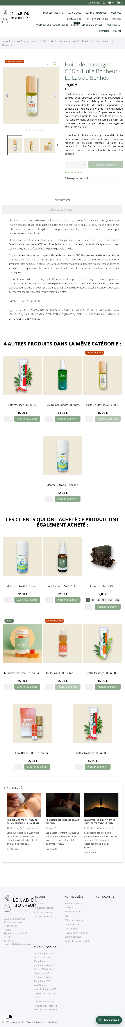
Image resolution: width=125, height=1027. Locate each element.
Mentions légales (73, 911)
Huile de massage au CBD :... (102, 405)
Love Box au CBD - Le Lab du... (32, 753)
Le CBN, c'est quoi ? (43, 916)
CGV (67, 915)
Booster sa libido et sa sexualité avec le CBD (99, 822)
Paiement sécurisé (74, 920)
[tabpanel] (31, 95)
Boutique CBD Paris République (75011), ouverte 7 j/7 (44, 981)
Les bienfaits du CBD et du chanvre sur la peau (23, 822)
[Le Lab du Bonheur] (15, 16)
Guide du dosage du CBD (77, 941)
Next (118, 788)
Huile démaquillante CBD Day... (62, 405)
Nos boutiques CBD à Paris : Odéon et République (44, 957)
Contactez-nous (73, 924)
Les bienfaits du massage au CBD (62, 822)
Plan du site (71, 928)
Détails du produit (62, 209)
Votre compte (105, 896)
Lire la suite (12, 848)
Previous (4, 788)
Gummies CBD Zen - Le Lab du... (22, 673)
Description (62, 200)
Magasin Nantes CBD (44, 1001)
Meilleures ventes (43, 912)
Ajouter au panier (106, 164)
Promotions (39, 903)
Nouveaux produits (43, 907)
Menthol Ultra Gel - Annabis (62, 485)
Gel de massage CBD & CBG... (22, 405)
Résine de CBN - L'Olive (102, 586)
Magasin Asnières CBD (45, 989)
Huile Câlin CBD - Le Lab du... (62, 673)
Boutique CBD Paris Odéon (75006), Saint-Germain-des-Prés (44, 969)
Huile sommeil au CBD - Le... (62, 586)
